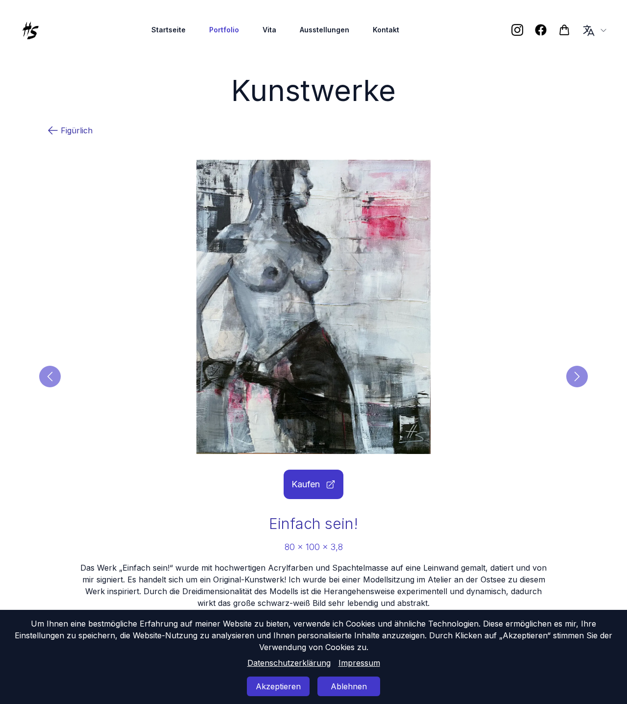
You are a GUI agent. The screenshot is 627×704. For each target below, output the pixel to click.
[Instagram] (517, 30)
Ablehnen (349, 686)
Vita (269, 29)
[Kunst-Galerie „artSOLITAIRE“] (564, 30)
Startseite (168, 29)
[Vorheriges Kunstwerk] (50, 376)
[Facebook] (541, 30)
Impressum (359, 663)
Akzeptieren (278, 686)
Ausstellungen (324, 29)
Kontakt (386, 29)
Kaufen (305, 484)
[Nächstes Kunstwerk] (577, 376)
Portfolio (224, 29)
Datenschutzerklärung (289, 663)
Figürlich (77, 130)
